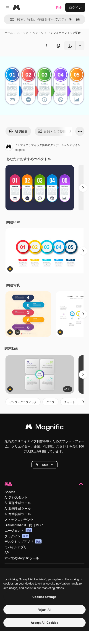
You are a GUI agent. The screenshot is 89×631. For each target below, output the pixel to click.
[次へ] (70, 131)
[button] (44, 464)
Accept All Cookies (44, 622)
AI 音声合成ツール (18, 514)
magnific (20, 149)
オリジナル (31, 60)
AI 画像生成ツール (18, 502)
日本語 (44, 465)
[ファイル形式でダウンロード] (79, 45)
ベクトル (37, 32)
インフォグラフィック (23, 402)
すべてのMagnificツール (22, 558)
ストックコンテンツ (19, 519)
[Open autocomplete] (10, 19)
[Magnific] (44, 427)
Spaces (10, 492)
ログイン (75, 7)
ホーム (9, 32)
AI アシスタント (16, 497)
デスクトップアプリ (23, 541)
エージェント (18, 530)
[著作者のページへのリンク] (9, 147)
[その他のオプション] (46, 45)
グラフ (50, 402)
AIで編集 (21, 131)
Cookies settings (44, 596)
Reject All (44, 609)
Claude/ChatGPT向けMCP (24, 525)
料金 (59, 7)
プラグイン (16, 536)
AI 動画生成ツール (18, 508)
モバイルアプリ (16, 547)
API (7, 552)
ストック (22, 32)
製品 (8, 483)
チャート (69, 402)
